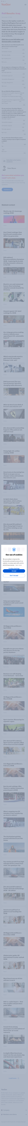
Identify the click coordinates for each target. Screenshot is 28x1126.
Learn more (18, 565)
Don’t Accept (14, 575)
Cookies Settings (14, 568)
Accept (14, 571)
